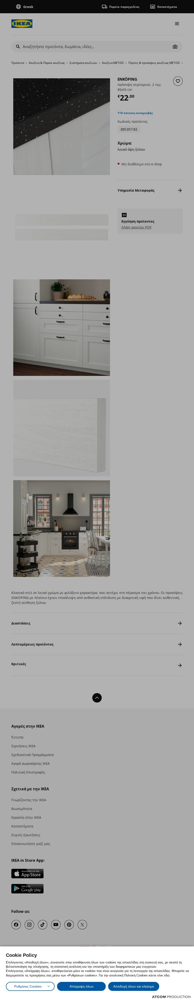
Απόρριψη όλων (81, 986)
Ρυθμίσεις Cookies (28, 986)
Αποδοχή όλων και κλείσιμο (133, 986)
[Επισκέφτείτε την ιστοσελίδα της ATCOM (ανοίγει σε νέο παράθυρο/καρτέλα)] (171, 996)
